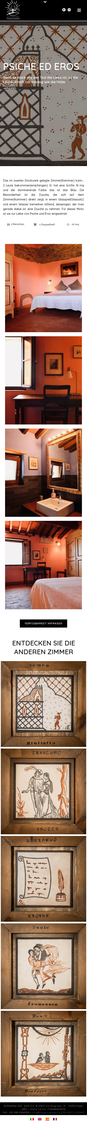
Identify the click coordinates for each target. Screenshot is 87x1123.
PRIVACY (68, 1112)
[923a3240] (43, 380)
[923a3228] (43, 565)
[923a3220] (43, 288)
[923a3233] (43, 473)
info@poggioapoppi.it (45, 1112)
